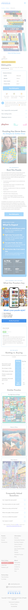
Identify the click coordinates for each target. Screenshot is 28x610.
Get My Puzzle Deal (14, 320)
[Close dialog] (26, 287)
